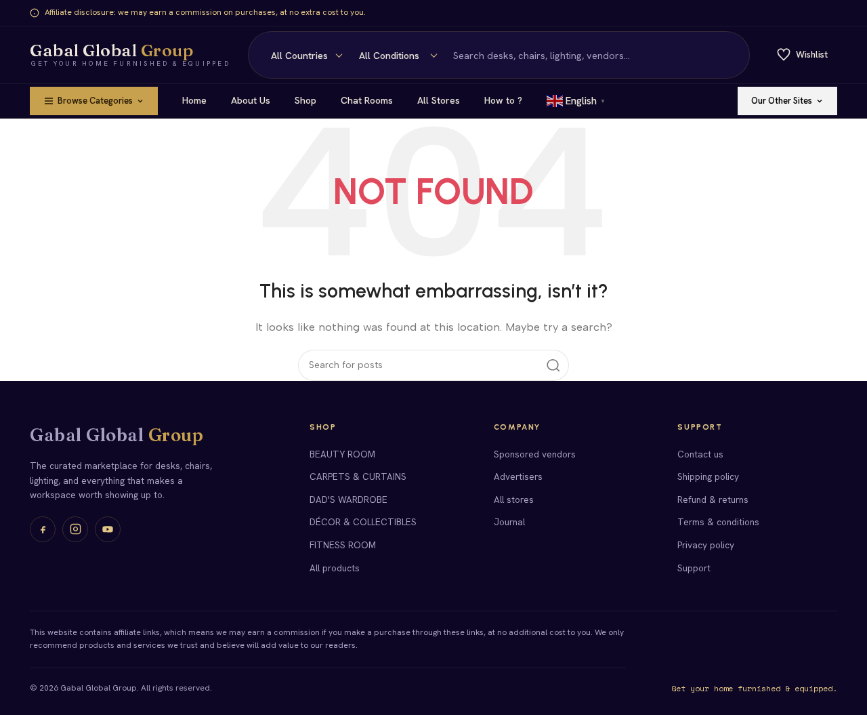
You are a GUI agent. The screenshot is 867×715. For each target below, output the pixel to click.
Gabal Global (116, 435)
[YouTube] (108, 529)
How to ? (503, 100)
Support (694, 568)
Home (194, 100)
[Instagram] (75, 529)
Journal (509, 522)
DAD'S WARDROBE (348, 499)
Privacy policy (705, 545)
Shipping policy (708, 476)
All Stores (438, 100)
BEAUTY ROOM (342, 454)
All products (335, 568)
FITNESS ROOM (343, 545)
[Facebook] (43, 529)
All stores (514, 499)
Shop (305, 100)
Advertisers (518, 476)
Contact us (700, 454)
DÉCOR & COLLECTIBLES (363, 522)
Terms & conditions (718, 522)
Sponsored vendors (535, 454)
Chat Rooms (367, 100)
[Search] (731, 55)
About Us (250, 100)
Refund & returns (712, 499)
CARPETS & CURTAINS (358, 476)
